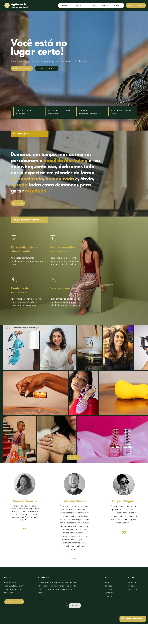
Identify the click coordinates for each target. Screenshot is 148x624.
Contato (108, 596)
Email (39, 600)
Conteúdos (109, 593)
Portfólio (108, 589)
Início (107, 582)
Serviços (108, 586)
